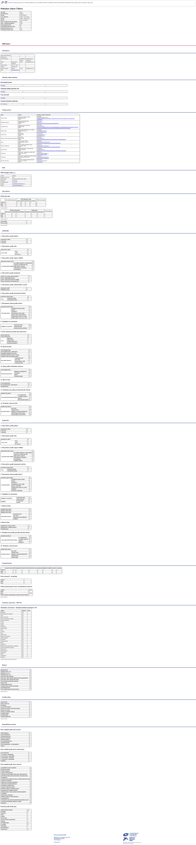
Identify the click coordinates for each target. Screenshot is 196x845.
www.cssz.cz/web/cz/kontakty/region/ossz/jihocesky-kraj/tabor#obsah (51, 139)
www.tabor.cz (40, 161)
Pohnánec (3, 85)
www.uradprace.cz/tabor (42, 154)
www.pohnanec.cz (15, 70)
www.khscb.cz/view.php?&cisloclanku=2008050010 (48, 123)
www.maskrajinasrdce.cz (18, 185)
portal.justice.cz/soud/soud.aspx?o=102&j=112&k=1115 (48, 146)
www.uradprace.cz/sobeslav (43, 158)
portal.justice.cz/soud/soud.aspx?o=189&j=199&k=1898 (48, 143)
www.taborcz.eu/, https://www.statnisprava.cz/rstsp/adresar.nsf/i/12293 (51, 150)
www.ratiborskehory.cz (41, 132)
